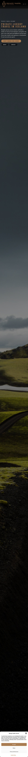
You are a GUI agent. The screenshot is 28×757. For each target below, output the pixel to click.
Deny (14, 748)
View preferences (14, 751)
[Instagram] (23, 4)
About (4, 44)
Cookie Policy (13, 755)
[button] (26, 733)
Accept (14, 744)
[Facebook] (25, 4)
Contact (13, 44)
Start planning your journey (11, 41)
